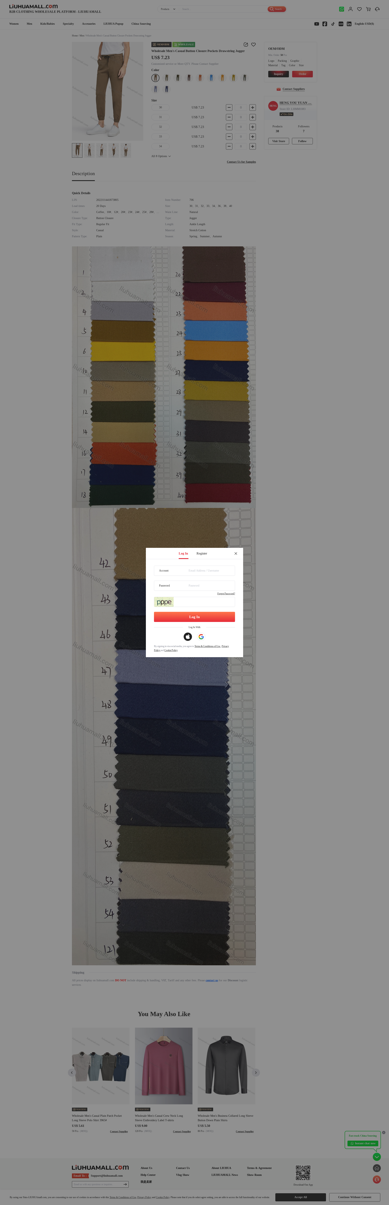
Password (164, 585)
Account (164, 570)
